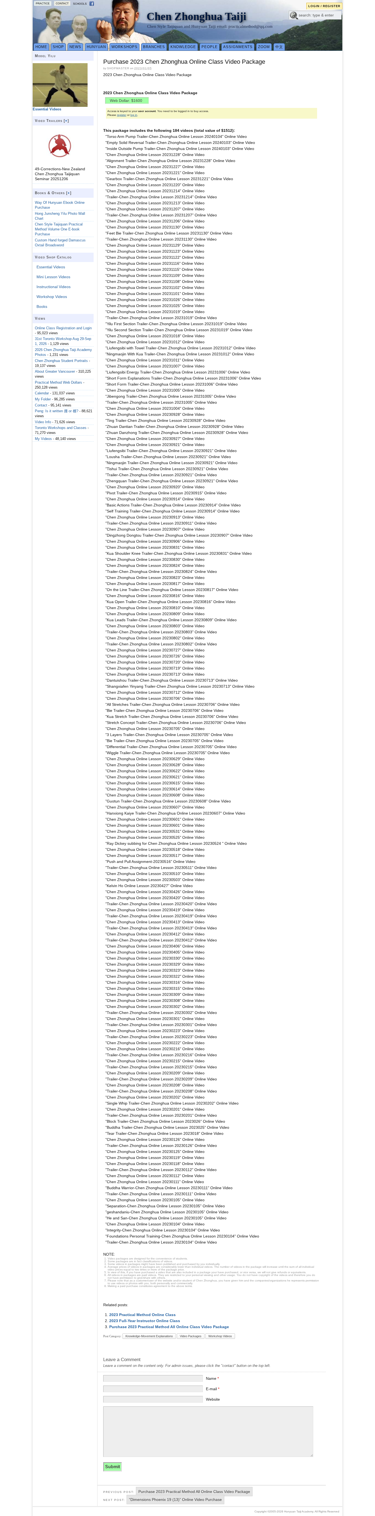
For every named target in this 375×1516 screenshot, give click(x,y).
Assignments (238, 47)
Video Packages (191, 1336)
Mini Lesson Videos (53, 277)
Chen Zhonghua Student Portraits (61, 361)
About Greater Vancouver (55, 371)
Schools (80, 3)
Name (212, 1378)
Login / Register (324, 6)
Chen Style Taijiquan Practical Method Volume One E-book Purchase (59, 229)
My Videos (43, 439)
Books (42, 306)
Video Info (43, 422)
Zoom (264, 47)
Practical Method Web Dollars (58, 382)
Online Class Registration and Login (63, 328)
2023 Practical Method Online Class (142, 1314)
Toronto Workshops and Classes (60, 428)
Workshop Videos (220, 1336)
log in (133, 114)
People (210, 47)
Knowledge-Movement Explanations (149, 1336)
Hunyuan (96, 47)
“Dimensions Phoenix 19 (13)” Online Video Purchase (175, 1499)
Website (213, 1399)
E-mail (212, 1389)
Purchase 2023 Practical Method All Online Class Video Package (169, 1327)
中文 (279, 47)
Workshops (124, 47)
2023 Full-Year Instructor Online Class (144, 1321)
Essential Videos (51, 267)
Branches (154, 47)
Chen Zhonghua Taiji (196, 16)
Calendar (42, 393)
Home (41, 47)
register (121, 114)
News (75, 47)
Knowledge (183, 47)
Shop (58, 47)
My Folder (43, 399)
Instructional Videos (54, 287)
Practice (43, 3)
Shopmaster (118, 68)
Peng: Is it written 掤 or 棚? (56, 411)
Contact (62, 3)
